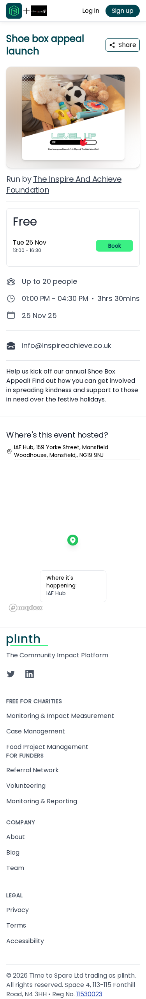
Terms (16, 925)
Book (114, 246)
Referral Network (32, 770)
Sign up (123, 10)
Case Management (35, 731)
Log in (90, 10)
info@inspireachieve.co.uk (66, 345)
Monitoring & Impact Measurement (60, 715)
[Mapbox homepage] (26, 607)
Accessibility (25, 940)
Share (127, 44)
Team (15, 867)
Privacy (17, 909)
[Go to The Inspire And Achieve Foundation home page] (39, 10)
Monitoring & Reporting (41, 801)
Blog (12, 852)
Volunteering (26, 785)
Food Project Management (47, 746)
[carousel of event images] (73, 112)
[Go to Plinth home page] (14, 11)
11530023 (89, 994)
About (15, 836)
